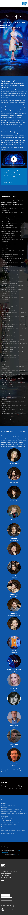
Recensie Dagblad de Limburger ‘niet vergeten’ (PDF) (14, 813)
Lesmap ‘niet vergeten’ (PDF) (8, 805)
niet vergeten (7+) (15, 208)
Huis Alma (16, 854)
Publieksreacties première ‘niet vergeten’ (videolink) (13, 830)
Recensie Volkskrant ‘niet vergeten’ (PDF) (11, 811)
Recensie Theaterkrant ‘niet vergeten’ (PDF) (11, 809)
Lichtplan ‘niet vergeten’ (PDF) (8, 824)
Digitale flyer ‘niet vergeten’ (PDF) (9, 818)
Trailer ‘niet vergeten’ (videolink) (9, 828)
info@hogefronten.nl (6, 873)
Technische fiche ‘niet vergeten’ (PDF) (10, 822)
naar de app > (8, 182)
